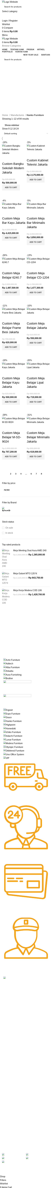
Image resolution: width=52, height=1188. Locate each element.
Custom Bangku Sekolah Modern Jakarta (13, 168)
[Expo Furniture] (11, 713)
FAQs (5, 1060)
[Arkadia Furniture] (8, 671)
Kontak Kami (9, 1033)
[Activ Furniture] (11, 660)
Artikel (6, 1028)
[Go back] (5, 71)
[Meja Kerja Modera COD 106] (6, 596)
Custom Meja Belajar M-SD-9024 (11, 437)
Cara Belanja (9, 1051)
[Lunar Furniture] (12, 739)
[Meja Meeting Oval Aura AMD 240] (6, 558)
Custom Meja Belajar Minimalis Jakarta (38, 437)
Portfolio (7, 1037)
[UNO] (13, 754)
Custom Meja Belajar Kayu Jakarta (11, 382)
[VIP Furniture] (6, 758)
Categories (8, 85)
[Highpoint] (9, 724)
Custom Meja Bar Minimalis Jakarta (36, 223)
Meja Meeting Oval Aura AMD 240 (29, 550)
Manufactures (18, 115)
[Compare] (5, 193)
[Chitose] (17, 687)
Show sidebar (12, 125)
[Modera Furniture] (13, 743)
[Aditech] (8, 663)
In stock (9, 533)
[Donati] (17, 701)
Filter (7, 490)
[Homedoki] (9, 728)
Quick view (13, 193)
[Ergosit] (8, 710)
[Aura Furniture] (12, 674)
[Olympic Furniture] (13, 747)
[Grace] (7, 717)
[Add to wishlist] (5, 158)
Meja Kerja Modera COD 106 (27, 590)
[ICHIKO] (12, 732)
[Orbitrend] (13, 750)
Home (5, 115)
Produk (6, 1023)
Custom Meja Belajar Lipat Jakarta (36, 382)
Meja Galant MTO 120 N (25, 573)
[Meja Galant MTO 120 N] (6, 578)
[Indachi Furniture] (12, 736)
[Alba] (11, 667)
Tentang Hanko (10, 1018)
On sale (9, 528)
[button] (11, 187)
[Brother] (8, 678)
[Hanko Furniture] (12, 721)
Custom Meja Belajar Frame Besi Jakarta (11, 328)
